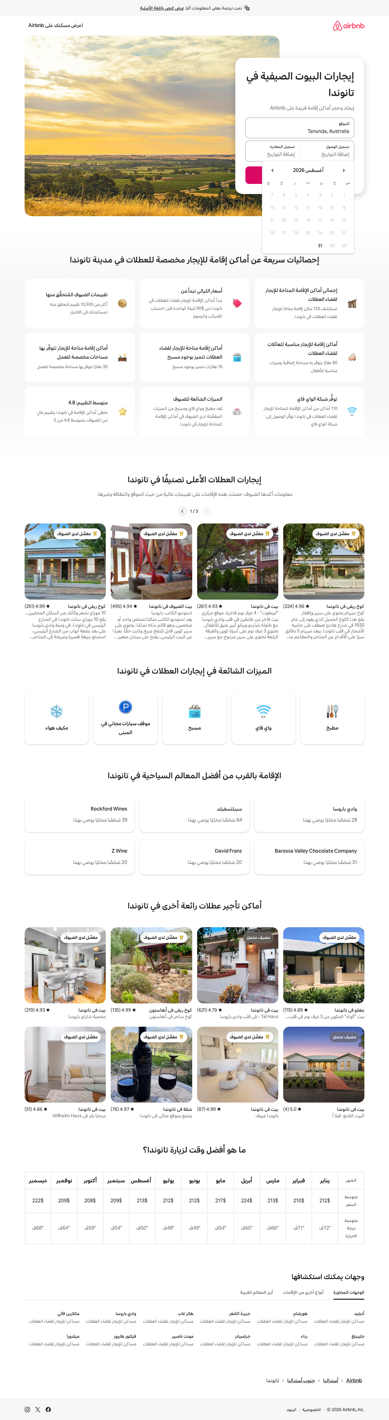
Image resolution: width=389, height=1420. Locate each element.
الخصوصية (311, 1409)
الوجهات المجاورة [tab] (348, 1292)
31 (320, 245)
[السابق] (206, 511)
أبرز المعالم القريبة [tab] (256, 1292)
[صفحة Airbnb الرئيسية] (348, 25)
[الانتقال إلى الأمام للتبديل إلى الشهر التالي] (273, 170)
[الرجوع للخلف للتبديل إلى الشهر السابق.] (343, 170)
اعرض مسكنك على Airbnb (55, 25)
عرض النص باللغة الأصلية (162, 8)
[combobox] (299, 131)
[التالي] (183, 511)
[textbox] (327, 154)
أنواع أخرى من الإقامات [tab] (303, 1292)
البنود (291, 1409)
